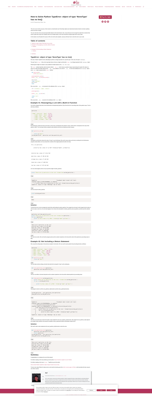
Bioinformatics (138, 6)
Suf (32, 22)
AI (133, 6)
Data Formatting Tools (48, 6)
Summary (34, 53)
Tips (44, 22)
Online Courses (91, 6)
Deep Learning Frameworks (69, 6)
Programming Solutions (109, 6)
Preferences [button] (46, 391)
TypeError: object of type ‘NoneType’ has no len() (42, 43)
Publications (117, 6)
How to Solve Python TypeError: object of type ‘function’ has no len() (45, 364)
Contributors (40, 6)
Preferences (91, 390)
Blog (35, 6)
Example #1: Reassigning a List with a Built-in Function (43, 44)
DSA (77, 6)
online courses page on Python (69, 367)
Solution (34, 46)
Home (9, 6)
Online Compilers (82, 6)
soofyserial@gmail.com (59, 375)
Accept (111, 390)
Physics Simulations (99, 6)
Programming (37, 22)
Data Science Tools (58, 6)
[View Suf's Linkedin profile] (43, 376)
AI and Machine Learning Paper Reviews (25, 6)
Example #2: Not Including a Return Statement (41, 49)
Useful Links (129, 6)
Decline (101, 390)
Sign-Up (123, 6)
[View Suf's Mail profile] (43, 379)
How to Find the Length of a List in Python (63, 359)
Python (41, 22)
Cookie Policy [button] (68, 390)
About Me (14, 6)
